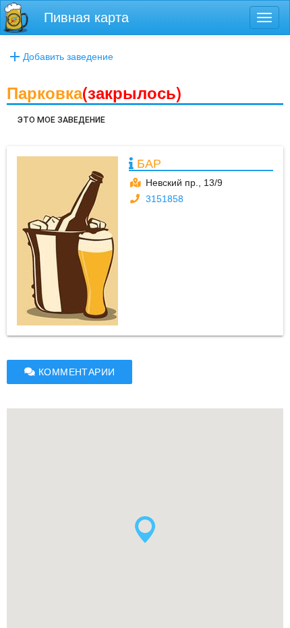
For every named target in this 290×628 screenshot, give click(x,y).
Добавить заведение (68, 56)
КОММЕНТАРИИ (75, 372)
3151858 (164, 198)
